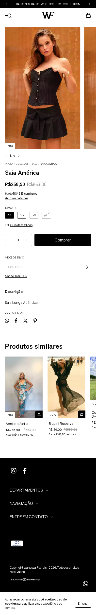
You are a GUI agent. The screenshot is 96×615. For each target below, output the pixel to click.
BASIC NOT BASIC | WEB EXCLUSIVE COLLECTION (48, 4)
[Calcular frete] (87, 267)
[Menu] (8, 15)
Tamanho (11, 208)
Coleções (22, 163)
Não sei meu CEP (16, 276)
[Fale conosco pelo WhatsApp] (85, 583)
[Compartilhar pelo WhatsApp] (7, 320)
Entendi (83, 603)
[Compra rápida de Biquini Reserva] (81, 414)
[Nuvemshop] (25, 580)
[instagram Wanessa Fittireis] (13, 471)
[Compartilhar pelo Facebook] (16, 320)
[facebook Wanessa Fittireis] (24, 471)
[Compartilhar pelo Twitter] (25, 320)
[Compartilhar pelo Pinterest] (35, 320)
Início (9, 163)
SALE (34, 163)
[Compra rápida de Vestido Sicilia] (39, 414)
